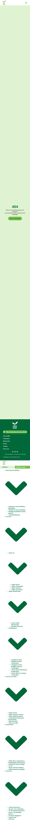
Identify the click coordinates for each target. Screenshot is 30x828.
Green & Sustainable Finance (14, 813)
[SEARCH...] (7, 467)
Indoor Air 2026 (13, 723)
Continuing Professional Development (16, 718)
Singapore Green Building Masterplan (16, 507)
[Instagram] (17, 451)
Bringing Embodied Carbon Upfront (17, 512)
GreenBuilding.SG (14, 515)
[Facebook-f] (15, 451)
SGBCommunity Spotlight (17, 769)
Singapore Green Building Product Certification (16, 661)
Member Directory (17, 626)
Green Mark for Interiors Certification (18, 674)
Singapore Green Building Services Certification (16, 666)
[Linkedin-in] (12, 451)
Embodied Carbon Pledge (17, 764)
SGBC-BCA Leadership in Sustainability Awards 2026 (16, 761)
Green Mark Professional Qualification (19, 670)
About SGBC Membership (15, 623)
